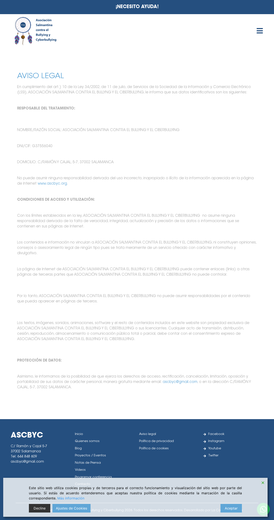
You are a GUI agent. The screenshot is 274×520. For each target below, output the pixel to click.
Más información (70, 498)
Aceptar (231, 508)
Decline (40, 508)
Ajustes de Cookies (71, 508)
